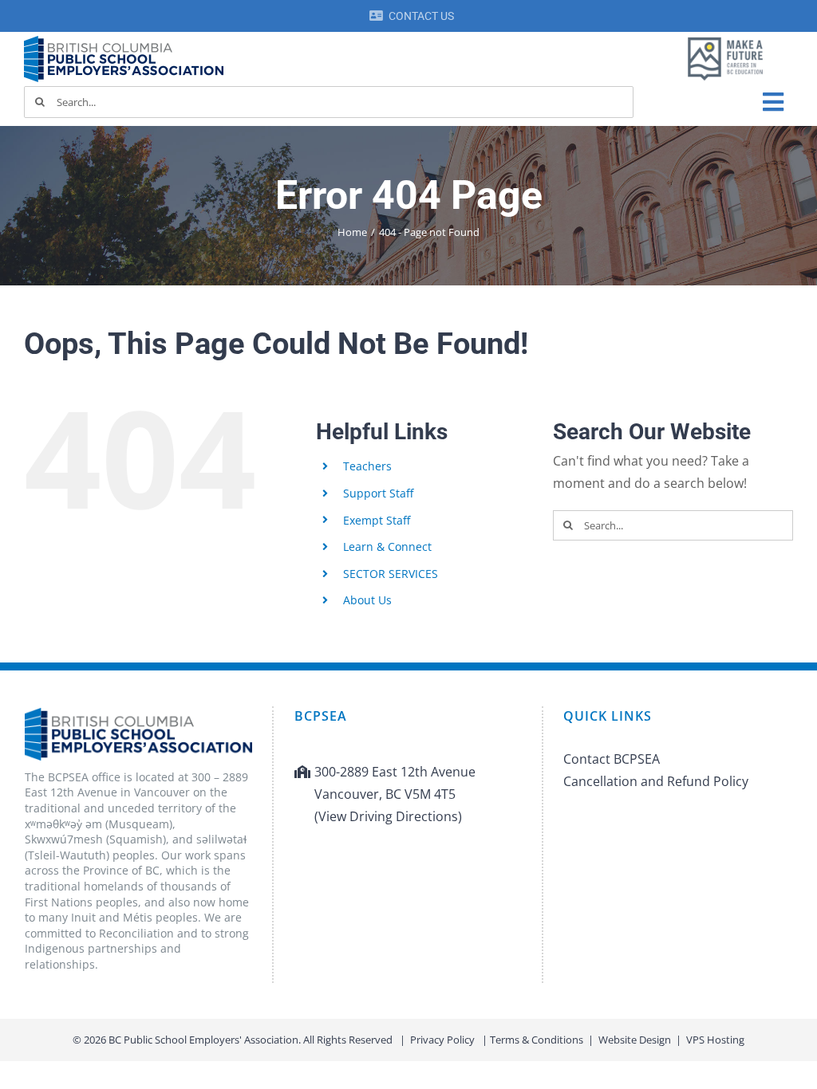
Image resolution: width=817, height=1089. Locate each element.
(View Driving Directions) (388, 816)
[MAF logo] (725, 38)
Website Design (634, 1039)
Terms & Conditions (536, 1039)
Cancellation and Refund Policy (655, 781)
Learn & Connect (387, 546)
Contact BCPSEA (611, 759)
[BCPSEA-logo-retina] (123, 41)
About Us (367, 599)
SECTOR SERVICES (390, 573)
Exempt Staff (376, 520)
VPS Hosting (715, 1039)
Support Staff (378, 493)
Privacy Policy (442, 1039)
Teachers (367, 466)
